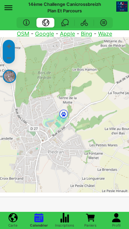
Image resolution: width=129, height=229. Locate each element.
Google (44, 33)
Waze (105, 33)
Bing (86, 33)
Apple (67, 33)
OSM (23, 33)
